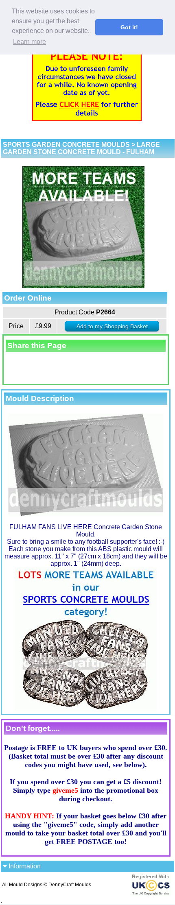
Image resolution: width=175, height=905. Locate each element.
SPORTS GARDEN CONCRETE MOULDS (66, 144)
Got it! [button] (129, 27)
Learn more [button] (29, 41)
